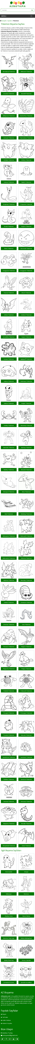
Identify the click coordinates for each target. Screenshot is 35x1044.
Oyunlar (9, 21)
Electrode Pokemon (26, 248)
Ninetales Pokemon (26, 580)
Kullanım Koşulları (7, 1023)
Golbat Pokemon (9, 315)
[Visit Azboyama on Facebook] (6, 1039)
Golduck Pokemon (26, 315)
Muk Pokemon (9, 514)
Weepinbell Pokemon (9, 845)
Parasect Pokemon (8, 646)
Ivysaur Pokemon (9, 359)
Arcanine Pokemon (8, 93)
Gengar (26, 872)
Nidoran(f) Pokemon (26, 536)
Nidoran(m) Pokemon (9, 558)
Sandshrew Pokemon (9, 757)
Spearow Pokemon (26, 779)
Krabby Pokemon (9, 425)
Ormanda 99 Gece (8, 982)
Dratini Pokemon (9, 226)
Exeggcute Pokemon (9, 270)
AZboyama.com (5, 996)
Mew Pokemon (26, 492)
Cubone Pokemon (9, 182)
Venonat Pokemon (8, 801)
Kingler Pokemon (26, 403)
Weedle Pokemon (26, 823)
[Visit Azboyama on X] (2, 1039)
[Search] (32, 10)
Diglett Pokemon (26, 182)
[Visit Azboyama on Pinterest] (17, 1039)
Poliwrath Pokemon (26, 691)
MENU (3, 16)
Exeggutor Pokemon (26, 270)
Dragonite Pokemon (26, 204)
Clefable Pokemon (8, 160)
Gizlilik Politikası (6, 1020)
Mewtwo (26, 894)
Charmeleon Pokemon (26, 138)
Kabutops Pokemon (26, 381)
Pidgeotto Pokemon (9, 668)
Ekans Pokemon (8, 248)
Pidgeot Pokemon (26, 646)
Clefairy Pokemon (26, 160)
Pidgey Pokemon (26, 668)
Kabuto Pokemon (9, 381)
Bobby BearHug (9, 960)
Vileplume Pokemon (9, 823)
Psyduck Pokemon (8, 735)
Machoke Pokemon (8, 447)
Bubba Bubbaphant (26, 938)
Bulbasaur (9, 894)
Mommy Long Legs (8, 938)
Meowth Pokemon (26, 469)
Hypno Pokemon (26, 337)
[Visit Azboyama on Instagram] (9, 1039)
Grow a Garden (26, 960)
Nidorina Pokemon (26, 558)
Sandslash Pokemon (26, 757)
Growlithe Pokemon (9, 337)
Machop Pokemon (26, 447)
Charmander (8, 872)
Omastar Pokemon (8, 624)
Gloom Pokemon (26, 292)
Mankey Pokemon (9, 469)
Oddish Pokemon (9, 602)
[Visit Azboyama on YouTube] (13, 1039)
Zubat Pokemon (26, 845)
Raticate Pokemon (26, 735)
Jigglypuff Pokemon (26, 359)
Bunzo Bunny (26, 916)
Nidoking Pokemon (26, 514)
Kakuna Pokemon (9, 403)
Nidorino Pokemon (8, 580)
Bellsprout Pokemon (9, 116)
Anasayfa (3, 21)
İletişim (4, 1014)
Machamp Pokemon (26, 425)
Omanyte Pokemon (26, 602)
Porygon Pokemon (8, 713)
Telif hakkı (5, 1017)
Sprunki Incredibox (26, 982)
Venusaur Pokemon (26, 801)
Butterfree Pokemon (26, 116)
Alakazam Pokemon (26, 71)
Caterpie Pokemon (8, 138)
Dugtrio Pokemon (26, 226)
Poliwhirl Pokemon (8, 691)
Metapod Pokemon (8, 492)
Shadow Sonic (9, 916)
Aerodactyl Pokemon (9, 71)
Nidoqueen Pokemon (9, 536)
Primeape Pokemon (26, 713)
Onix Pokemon (26, 624)
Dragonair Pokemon (9, 204)
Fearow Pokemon (9, 292)
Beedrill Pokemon (26, 93)
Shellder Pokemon (8, 779)
